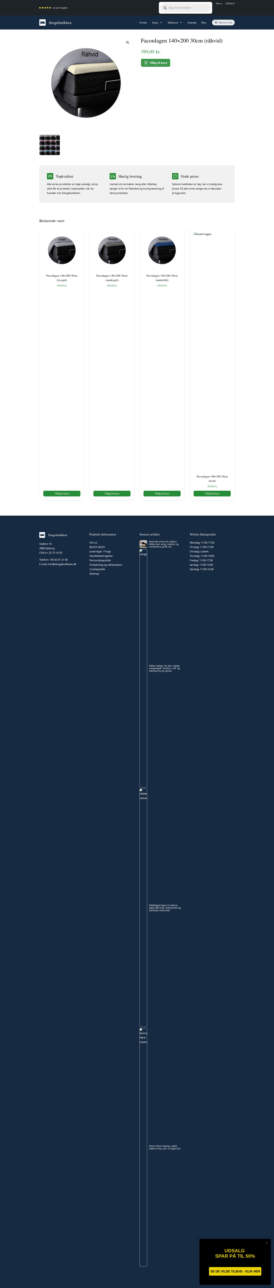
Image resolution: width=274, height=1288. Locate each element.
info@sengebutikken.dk (62, 564)
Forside (143, 22)
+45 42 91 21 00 (58, 559)
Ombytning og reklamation (105, 565)
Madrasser (173, 22)
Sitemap (94, 573)
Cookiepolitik (97, 569)
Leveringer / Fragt (100, 551)
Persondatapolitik (100, 560)
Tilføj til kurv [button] (62, 493)
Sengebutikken (60, 22)
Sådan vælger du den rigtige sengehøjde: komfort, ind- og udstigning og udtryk (164, 668)
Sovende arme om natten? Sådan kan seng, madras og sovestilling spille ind (164, 544)
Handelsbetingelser (101, 556)
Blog (203, 22)
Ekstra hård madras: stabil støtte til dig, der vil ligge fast (164, 1147)
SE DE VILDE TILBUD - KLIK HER (235, 1271)
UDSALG (230, 3)
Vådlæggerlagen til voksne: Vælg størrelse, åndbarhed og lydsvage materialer (165, 908)
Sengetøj (192, 22)
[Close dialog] (267, 1243)
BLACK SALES (97, 547)
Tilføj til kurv (158, 63)
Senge (155, 22)
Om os (219, 3)
